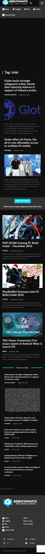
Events (6, 461)
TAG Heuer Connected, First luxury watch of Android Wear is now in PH (22, 343)
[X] (4, 543)
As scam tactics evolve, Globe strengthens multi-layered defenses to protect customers (22, 469)
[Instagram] (26, 539)
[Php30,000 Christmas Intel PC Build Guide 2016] (22, 276)
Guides (5, 250)
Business (7, 150)
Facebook (10, 539)
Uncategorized (10, 95)
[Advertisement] (22, 41)
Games (6, 438)
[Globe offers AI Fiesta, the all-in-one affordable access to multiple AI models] (22, 165)
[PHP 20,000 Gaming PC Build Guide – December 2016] (22, 227)
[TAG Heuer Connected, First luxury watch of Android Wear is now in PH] (22, 325)
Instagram (32, 539)
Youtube (32, 543)
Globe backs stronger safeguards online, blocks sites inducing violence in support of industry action (21, 377)
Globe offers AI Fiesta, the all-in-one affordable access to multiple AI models (21, 142)
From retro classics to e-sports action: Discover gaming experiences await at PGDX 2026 (20, 432)
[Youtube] (26, 543)
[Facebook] (4, 539)
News (4, 351)
